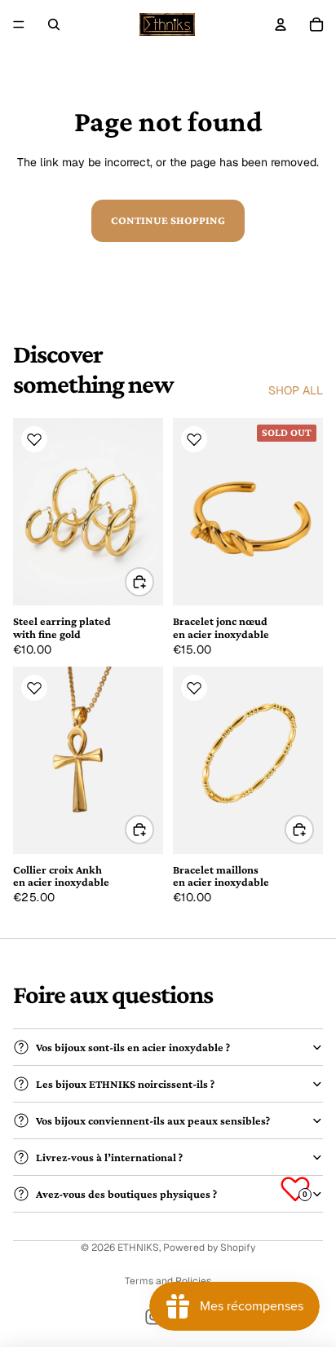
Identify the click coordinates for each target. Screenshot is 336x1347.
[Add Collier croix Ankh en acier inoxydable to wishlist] (34, 688)
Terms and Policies (168, 1281)
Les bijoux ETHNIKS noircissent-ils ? (125, 1083)
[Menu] (19, 24)
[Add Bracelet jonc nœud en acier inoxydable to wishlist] (194, 439)
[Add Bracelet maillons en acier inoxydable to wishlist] (194, 688)
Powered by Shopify (209, 1247)
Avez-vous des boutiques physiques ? (126, 1193)
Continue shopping (168, 220)
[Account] (280, 24)
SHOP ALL (295, 390)
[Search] (54, 24)
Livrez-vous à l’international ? (109, 1157)
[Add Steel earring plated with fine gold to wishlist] (34, 439)
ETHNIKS (138, 1247)
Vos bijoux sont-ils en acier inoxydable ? (133, 1047)
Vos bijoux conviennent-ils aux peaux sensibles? (153, 1120)
